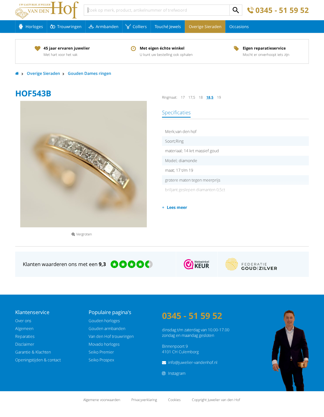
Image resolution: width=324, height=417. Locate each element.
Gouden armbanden (107, 328)
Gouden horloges (104, 320)
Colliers (140, 26)
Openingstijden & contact (38, 360)
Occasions (239, 26)
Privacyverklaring (144, 399)
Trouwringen (69, 26)
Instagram (177, 373)
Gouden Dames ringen (89, 73)
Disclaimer (24, 344)
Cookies (174, 399)
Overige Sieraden (205, 26)
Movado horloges (104, 344)
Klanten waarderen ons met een (64, 264)
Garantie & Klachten (33, 352)
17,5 (191, 97)
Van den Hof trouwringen (111, 336)
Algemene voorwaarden (101, 399)
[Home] (47, 10)
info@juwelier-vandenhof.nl (192, 362)
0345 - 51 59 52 (282, 10)
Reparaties (24, 336)
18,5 (209, 97)
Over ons (23, 320)
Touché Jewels (168, 26)
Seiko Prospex (101, 360)
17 (183, 97)
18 (201, 97)
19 (219, 97)
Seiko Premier (101, 352)
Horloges (34, 26)
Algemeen (24, 328)
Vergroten (84, 234)
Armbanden (107, 26)
